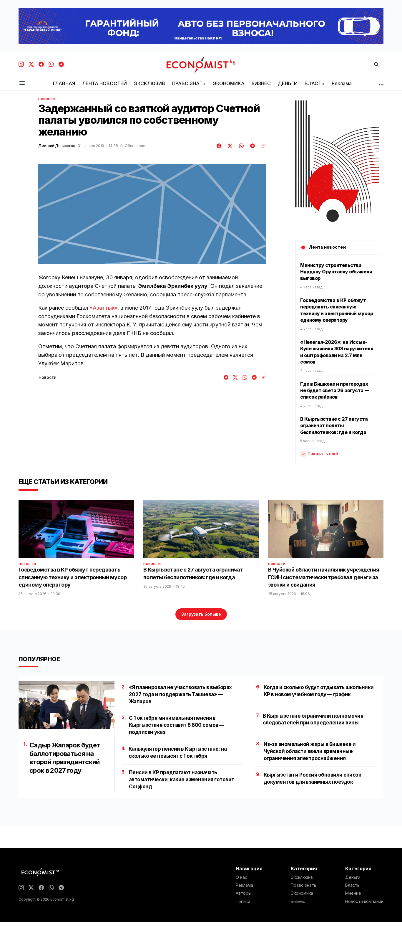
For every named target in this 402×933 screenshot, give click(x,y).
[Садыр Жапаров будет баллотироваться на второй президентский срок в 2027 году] (66, 705)
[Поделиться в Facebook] (219, 145)
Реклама (244, 885)
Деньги (352, 877)
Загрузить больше (201, 614)
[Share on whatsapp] (240, 145)
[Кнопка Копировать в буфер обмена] (261, 145)
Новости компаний (364, 901)
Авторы (243, 893)
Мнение (353, 893)
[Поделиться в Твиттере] (229, 145)
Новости (47, 99)
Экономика (302, 893)
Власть (352, 885)
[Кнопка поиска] (376, 64)
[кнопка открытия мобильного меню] (22, 83)
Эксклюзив (302, 877)
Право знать (303, 885)
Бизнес (298, 901)
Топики (243, 901)
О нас (241, 877)
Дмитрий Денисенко (56, 146)
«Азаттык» (103, 308)
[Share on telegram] (251, 145)
